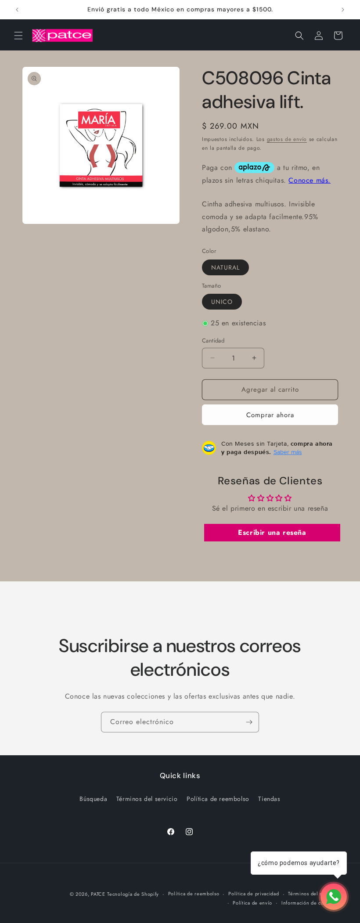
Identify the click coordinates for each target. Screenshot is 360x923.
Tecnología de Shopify (133, 894)
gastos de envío (287, 139)
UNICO (222, 301)
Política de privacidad (253, 893)
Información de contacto (309, 902)
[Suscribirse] (249, 722)
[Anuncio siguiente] (343, 9)
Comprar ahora (270, 415)
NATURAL (225, 267)
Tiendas (269, 798)
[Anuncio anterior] (17, 9)
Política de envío (252, 902)
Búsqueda (93, 798)
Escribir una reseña (272, 532)
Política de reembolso (218, 798)
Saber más (288, 451)
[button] (18, 35)
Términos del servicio (147, 798)
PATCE (98, 894)
